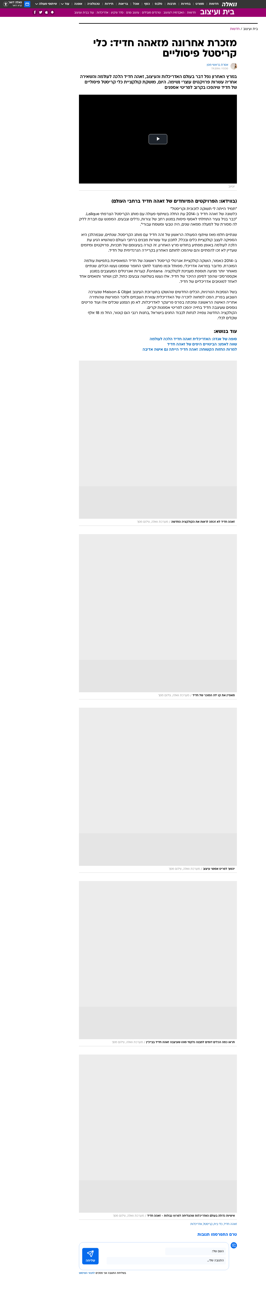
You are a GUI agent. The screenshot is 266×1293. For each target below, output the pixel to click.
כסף (147, 4)
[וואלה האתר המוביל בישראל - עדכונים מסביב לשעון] (229, 4)
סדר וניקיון (117, 12)
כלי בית (218, 1224)
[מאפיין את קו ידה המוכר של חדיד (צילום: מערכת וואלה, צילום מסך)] (158, 616)
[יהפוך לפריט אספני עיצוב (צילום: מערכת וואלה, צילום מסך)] (158, 790)
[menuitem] (211, 4)
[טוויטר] (40, 12)
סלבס (158, 4)
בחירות (186, 4)
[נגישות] (5, 4)
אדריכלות (102, 12)
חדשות (214, 4)
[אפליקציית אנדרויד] (52, 12)
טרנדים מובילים (151, 12)
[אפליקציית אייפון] (46, 12)
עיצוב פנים (132, 12)
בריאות (123, 4)
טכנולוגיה (93, 4)
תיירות (109, 4)
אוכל (136, 4)
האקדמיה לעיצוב (173, 12)
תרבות (171, 4)
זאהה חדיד (230, 1224)
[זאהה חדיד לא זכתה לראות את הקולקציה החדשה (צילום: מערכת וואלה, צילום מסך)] (158, 443)
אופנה (78, 4)
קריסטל (207, 1224)
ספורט (200, 4)
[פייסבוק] (34, 12)
